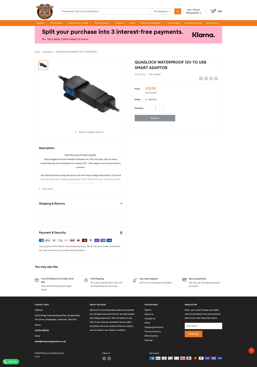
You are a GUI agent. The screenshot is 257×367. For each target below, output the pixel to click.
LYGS (37, 357)
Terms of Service (153, 331)
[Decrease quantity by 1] (148, 108)
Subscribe (193, 334)
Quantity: (139, 108)
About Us (149, 314)
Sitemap (149, 340)
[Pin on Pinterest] (206, 78)
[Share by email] (216, 78)
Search (148, 310)
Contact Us (150, 318)
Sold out (155, 118)
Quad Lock (140, 74)
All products (48, 52)
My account (192, 12)
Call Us (11, 361)
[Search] (177, 11)
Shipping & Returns (154, 327)
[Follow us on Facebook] (104, 358)
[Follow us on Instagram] (109, 358)
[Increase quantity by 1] (162, 108)
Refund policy (151, 335)
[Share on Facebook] (201, 78)
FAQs (147, 323)
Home (37, 52)
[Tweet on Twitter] (211, 78)
